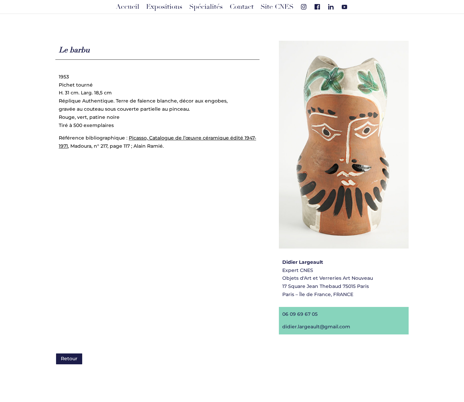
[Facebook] (317, 7)
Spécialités (206, 6)
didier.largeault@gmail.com (316, 327)
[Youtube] (344, 7)
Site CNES (277, 6)
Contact (242, 6)
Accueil (127, 6)
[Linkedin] (331, 7)
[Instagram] (303, 7)
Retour (69, 358)
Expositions (164, 6)
